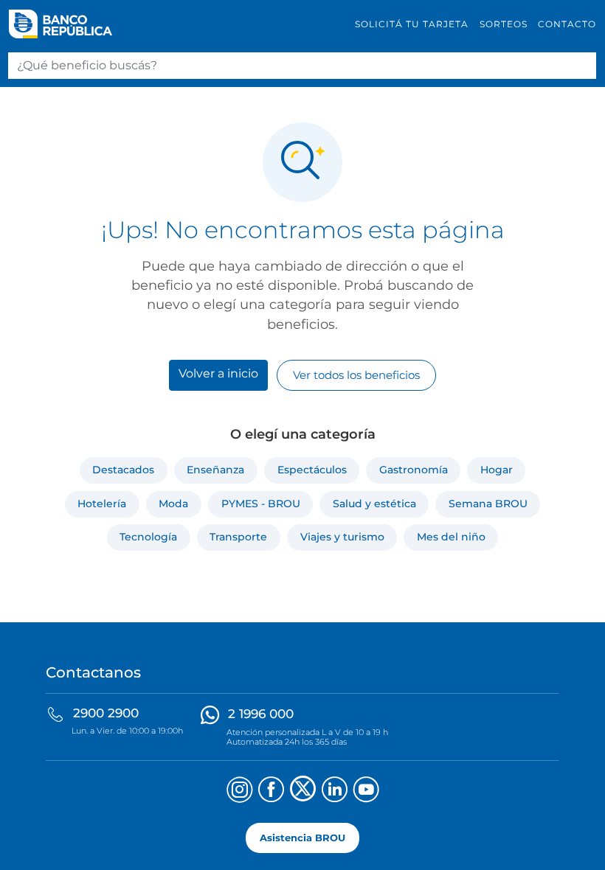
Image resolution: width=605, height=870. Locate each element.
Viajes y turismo (342, 536)
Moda (173, 503)
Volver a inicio (218, 373)
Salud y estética (374, 503)
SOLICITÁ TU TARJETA (412, 23)
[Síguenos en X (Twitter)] (303, 791)
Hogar (496, 469)
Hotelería (101, 503)
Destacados (123, 469)
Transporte (238, 536)
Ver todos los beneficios (356, 375)
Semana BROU (488, 503)
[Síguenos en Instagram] (239, 791)
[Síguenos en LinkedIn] (335, 791)
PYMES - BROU (260, 503)
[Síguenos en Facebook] (271, 791)
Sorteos (504, 23)
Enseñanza (215, 469)
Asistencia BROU (302, 837)
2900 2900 (106, 713)
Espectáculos (312, 469)
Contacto (567, 23)
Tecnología (148, 536)
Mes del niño (451, 536)
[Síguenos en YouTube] (366, 791)
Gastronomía (413, 469)
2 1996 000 (261, 713)
